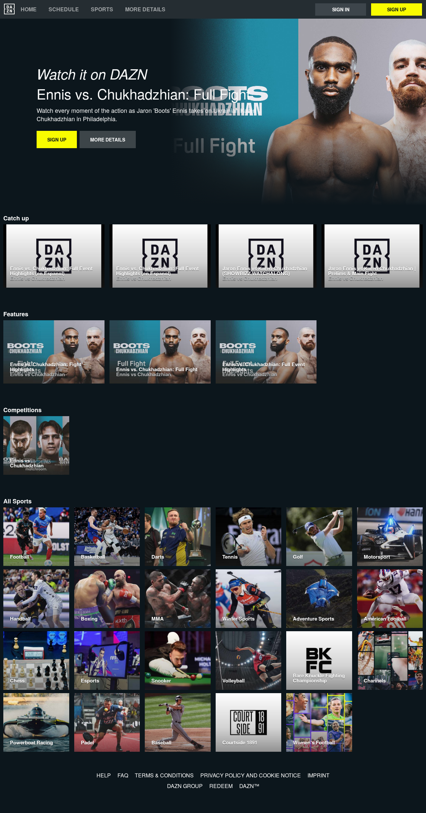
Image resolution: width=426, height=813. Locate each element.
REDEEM (221, 786)
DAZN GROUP (185, 786)
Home (29, 9)
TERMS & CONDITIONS (164, 775)
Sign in (340, 9)
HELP (104, 775)
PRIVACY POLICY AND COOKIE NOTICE (250, 775)
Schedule (64, 9)
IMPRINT (318, 775)
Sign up (396, 9)
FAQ (122, 775)
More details (145, 9)
